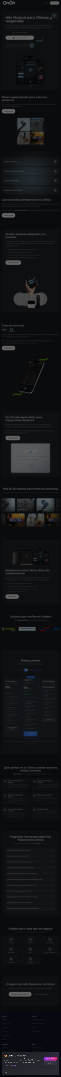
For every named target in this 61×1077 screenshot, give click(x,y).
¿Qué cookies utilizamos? (11, 1072)
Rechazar (50, 1063)
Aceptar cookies (50, 1058)
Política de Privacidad (10, 1065)
